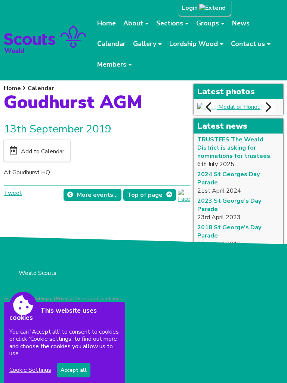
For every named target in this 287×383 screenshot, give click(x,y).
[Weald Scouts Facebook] (184, 199)
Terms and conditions (98, 298)
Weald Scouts (37, 273)
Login (190, 8)
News (241, 23)
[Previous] (209, 107)
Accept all (74, 370)
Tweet (13, 193)
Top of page (145, 195)
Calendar (111, 43)
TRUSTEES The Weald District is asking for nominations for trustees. (234, 147)
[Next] (267, 107)
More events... (97, 195)
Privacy (64, 298)
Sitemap (44, 298)
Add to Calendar (42, 151)
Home (106, 23)
